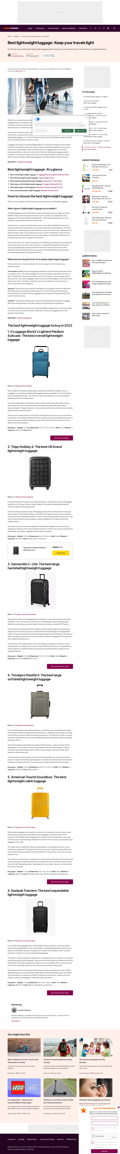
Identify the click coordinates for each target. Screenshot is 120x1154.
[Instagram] (104, 28)
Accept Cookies (80, 130)
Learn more (19, 71)
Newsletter (83, 28)
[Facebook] (91, 28)
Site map (21, 1139)
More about (15, 1021)
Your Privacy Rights (41, 130)
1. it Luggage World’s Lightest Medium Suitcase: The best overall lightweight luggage (95, 115)
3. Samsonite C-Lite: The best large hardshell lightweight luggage (95, 129)
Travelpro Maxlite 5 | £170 (52, 184)
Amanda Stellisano (17, 56)
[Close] (87, 117)
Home (9, 36)
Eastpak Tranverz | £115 (49, 190)
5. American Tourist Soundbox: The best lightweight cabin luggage (96, 142)
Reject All (67, 130)
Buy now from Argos (24, 386)
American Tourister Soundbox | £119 (49, 187)
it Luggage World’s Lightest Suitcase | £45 (53, 175)
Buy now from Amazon (25, 497)
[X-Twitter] (100, 28)
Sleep (30, 28)
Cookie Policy (81, 126)
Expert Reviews (9, 28)
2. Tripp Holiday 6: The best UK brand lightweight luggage (95, 123)
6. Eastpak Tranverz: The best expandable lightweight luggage (97, 148)
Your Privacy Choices (47, 1139)
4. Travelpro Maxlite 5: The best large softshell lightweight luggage (95, 135)
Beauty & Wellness (69, 28)
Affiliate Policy (72, 1139)
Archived (16, 36)
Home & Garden (53, 28)
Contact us (12, 1139)
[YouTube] (108, 28)
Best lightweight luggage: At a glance (96, 97)
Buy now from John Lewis (26, 614)
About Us (60, 1139)
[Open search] (114, 28)
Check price (61, 553)
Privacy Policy (32, 1139)
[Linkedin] (95, 28)
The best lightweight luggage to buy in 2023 (95, 108)
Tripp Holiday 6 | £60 (46, 178)
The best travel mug (24, 162)
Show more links (97, 153)
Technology (40, 28)
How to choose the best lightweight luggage (91, 102)
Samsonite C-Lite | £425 (52, 181)
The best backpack (24, 318)
